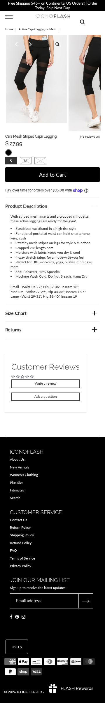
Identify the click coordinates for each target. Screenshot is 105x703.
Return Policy (20, 527)
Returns (13, 329)
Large (40, 161)
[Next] (29, 44)
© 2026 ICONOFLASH (21, 692)
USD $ (17, 647)
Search (15, 498)
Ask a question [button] (45, 396)
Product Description (26, 206)
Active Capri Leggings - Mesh (37, 29)
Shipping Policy (22, 535)
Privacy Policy (20, 566)
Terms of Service (22, 558)
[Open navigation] (9, 16)
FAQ (13, 550)
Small (11, 161)
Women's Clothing (24, 475)
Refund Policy (21, 543)
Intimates (17, 490)
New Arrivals (19, 467)
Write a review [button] (45, 383)
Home (9, 29)
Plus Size (16, 482)
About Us (17, 459)
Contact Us (18, 520)
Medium (25, 161)
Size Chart (16, 313)
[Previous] (15, 44)
